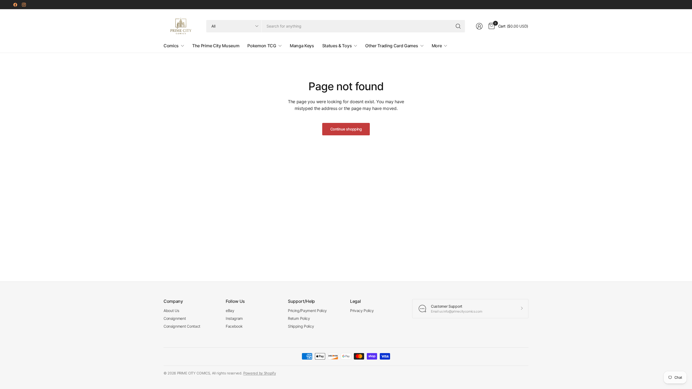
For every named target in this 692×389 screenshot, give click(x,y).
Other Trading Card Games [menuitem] (391, 45)
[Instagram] (23, 4)
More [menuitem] (437, 45)
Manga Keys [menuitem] (302, 45)
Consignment (175, 318)
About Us (171, 310)
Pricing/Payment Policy (307, 310)
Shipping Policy (301, 326)
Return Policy (299, 318)
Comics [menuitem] (171, 45)
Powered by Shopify (259, 373)
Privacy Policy (362, 310)
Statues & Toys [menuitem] (337, 45)
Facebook (234, 326)
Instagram (234, 318)
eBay (230, 310)
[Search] (458, 26)
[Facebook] (15, 4)
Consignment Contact (182, 326)
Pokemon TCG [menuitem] (261, 45)
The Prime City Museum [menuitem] (215, 45)
